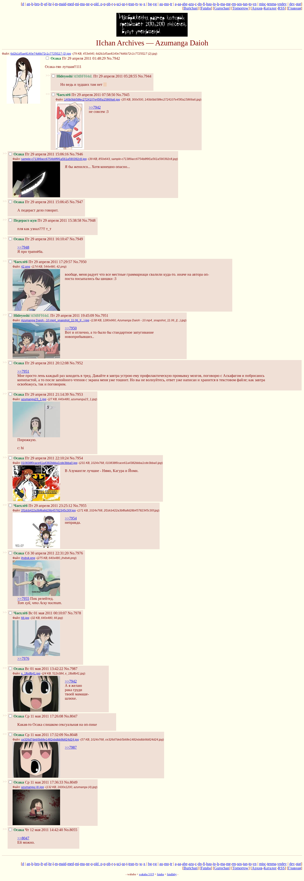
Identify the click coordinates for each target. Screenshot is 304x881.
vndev (282, 4)
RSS (281, 8)
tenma (271, 4)
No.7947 (76, 202)
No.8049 (70, 782)
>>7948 (23, 247)
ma (222, 4)
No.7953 (76, 394)
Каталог (270, 8)
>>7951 (23, 371)
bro (36, 4)
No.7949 (76, 239)
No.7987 (70, 669)
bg (150, 4)
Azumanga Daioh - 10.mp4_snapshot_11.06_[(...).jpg (55, 320)
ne (88, 4)
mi (77, 4)
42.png (25, 266)
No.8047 (70, 716)
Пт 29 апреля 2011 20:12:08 (41, 363)
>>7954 (71, 518)
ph (108, 4)
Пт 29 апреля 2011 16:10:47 (41, 239)
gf (45, 4)
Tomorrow (240, 8)
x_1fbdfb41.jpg (30, 673)
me (228, 4)
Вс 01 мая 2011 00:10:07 (40, 613)
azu (191, 4)
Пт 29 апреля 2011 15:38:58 (47, 220)
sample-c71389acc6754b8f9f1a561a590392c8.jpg (54, 159)
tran (131, 4)
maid (62, 4)
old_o (98, 4)
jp (214, 4)
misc (262, 4)
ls (218, 4)
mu (82, 4)
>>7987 (71, 747)
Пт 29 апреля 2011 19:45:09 (54, 315)
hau (209, 4)
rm (234, 4)
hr (50, 4)
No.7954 (76, 458)
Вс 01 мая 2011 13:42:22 (38, 669)
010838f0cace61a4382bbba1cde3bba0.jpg (49, 463)
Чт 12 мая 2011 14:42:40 (38, 830)
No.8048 (70, 735)
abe (184, 4)
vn (254, 4)
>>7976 (23, 658)
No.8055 (70, 830)
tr (171, 4)
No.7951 (101, 315)
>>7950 (71, 328)
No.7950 (79, 262)
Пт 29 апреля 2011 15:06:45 (41, 202)
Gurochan (221, 8)
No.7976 (76, 553)
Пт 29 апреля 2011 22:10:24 (41, 458)
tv (136, 4)
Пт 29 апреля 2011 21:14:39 (41, 394)
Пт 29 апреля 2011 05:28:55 (97, 76)
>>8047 (23, 838)
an (28, 4)
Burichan (190, 8)
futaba (160, 874)
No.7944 (144, 76)
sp (123, 4)
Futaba (206, 8)
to (250, 4)
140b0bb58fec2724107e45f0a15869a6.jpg (92, 99)
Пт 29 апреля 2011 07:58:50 (86, 95)
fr (42, 4)
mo (166, 4)
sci (119, 4)
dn (200, 4)
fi (204, 4)
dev (292, 4)
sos (239, 4)
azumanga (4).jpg (32, 787)
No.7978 (74, 613)
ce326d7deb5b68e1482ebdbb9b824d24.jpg (50, 739)
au (161, 4)
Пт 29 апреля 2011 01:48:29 (78, 58)
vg (155, 4)
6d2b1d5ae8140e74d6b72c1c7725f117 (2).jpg (40, 53)
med (70, 4)
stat (298, 4)
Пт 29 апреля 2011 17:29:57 (43, 262)
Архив (257, 8)
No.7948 (88, 220)
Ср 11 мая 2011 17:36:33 (38, 782)
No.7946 (76, 154)
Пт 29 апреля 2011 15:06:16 (41, 154)
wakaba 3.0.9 (146, 874)
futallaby (172, 874)
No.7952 (76, 363)
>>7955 (23, 599)
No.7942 (113, 58)
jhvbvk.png (28, 558)
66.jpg (25, 618)
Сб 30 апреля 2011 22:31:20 (41, 553)
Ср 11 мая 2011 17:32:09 (38, 735)
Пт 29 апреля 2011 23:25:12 (43, 506)
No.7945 (122, 95)
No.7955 (79, 506)
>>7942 (95, 107)
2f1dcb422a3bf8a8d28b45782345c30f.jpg (48, 510)
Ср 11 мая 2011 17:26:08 (38, 716)
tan (245, 4)
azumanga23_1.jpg (33, 399)
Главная (294, 8)
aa (179, 4)
